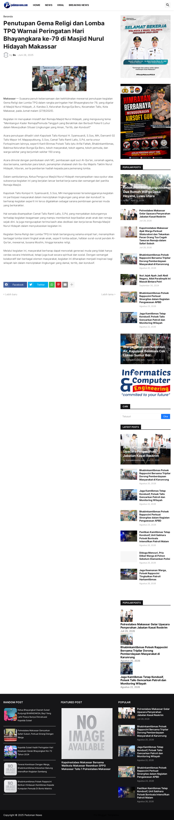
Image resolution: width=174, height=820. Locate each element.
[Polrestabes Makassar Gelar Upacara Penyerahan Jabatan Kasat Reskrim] (128, 214)
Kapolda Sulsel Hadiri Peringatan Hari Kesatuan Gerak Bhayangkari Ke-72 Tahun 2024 (35, 751)
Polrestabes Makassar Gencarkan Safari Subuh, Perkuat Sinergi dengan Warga (36, 734)
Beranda (8, 16)
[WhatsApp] (52, 285)
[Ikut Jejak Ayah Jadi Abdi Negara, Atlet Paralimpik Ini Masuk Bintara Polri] (128, 279)
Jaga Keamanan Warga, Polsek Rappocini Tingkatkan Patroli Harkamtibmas (153, 575)
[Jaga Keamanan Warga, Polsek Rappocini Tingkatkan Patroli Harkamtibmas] (128, 574)
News (48, 5)
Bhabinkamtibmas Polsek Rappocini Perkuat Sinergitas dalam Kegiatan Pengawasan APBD (154, 297)
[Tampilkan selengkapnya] (72, 285)
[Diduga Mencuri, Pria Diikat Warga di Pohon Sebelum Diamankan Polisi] (128, 556)
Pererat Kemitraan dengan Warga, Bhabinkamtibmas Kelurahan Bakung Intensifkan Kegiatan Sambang (35, 768)
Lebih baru (11, 294)
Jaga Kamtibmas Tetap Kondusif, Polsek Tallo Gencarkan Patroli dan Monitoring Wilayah (152, 318)
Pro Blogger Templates (106, 815)
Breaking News (79, 5)
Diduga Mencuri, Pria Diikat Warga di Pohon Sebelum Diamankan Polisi (154, 555)
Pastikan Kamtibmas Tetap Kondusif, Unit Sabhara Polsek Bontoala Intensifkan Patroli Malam (154, 537)
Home (36, 5)
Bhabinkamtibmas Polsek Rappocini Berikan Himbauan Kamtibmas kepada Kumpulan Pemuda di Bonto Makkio (36, 785)
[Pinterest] (58, 285)
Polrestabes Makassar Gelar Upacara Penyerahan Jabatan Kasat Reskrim (154, 213)
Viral (60, 5)
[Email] (65, 285)
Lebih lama (107, 294)
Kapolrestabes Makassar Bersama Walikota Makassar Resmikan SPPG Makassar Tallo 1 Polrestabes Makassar (86, 766)
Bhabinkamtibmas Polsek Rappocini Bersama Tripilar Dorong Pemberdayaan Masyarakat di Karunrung (155, 259)
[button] (168, 5)
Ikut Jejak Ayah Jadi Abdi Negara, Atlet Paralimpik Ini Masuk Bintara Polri (155, 278)
